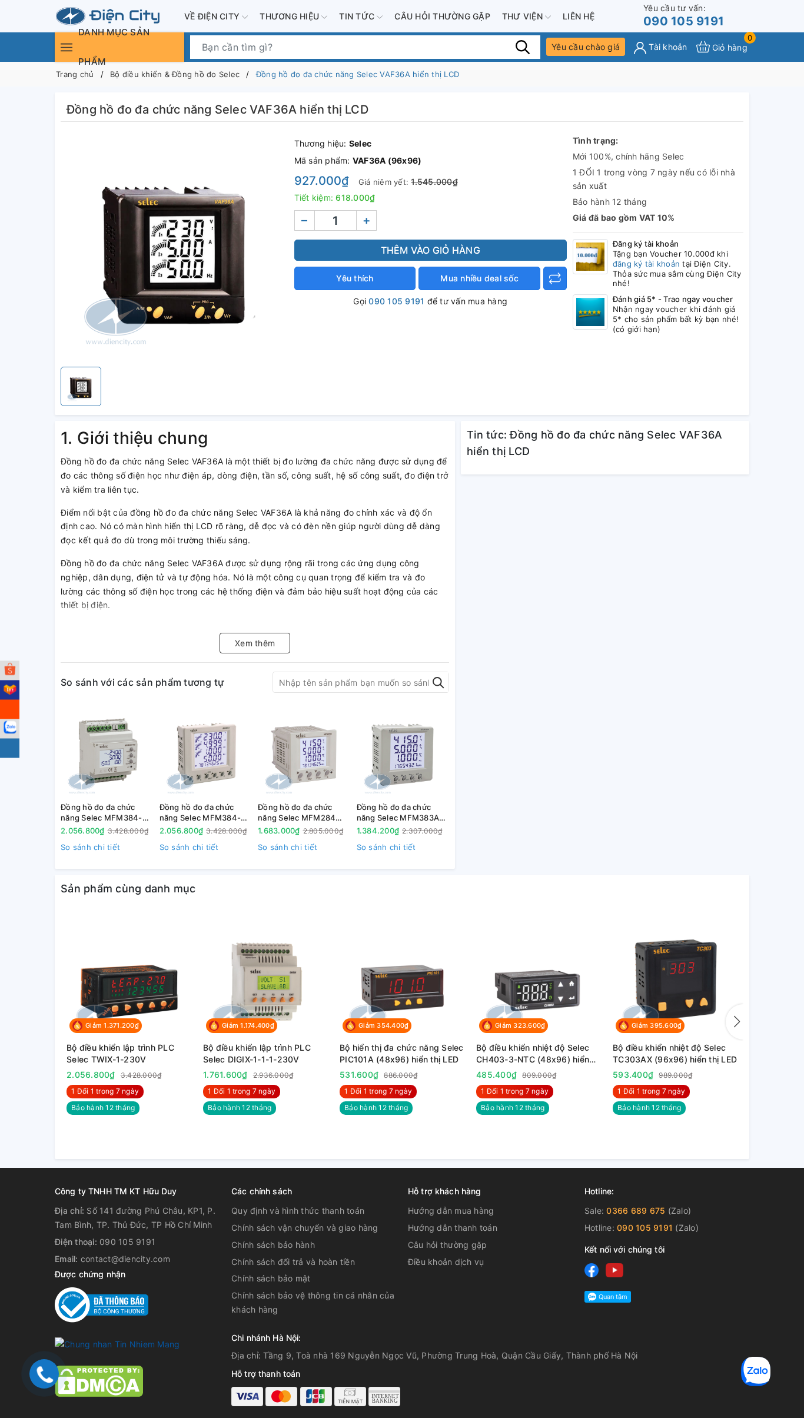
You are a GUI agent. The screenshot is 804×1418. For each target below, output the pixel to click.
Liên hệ (578, 16)
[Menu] (66, 47)
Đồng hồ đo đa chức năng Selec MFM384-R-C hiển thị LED (106, 812)
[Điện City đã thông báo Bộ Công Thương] (101, 1304)
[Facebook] (591, 1269)
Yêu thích (354, 278)
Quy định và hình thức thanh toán (297, 1211)
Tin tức (358, 16)
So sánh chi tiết (90, 847)
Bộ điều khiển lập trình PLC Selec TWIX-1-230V (120, 1053)
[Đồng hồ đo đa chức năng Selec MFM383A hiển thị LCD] (403, 752)
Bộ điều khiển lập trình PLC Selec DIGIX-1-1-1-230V (257, 1053)
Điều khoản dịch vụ (446, 1262)
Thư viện (523, 16)
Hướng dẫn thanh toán (452, 1228)
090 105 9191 (683, 15)
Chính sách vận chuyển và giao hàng (304, 1228)
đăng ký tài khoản (646, 263)
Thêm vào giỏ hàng (430, 250)
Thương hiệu (290, 16)
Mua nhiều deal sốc (479, 278)
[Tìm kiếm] (522, 46)
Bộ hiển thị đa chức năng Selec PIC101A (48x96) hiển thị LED (402, 1053)
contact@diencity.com (125, 1259)
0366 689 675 (635, 1211)
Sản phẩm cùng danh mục (128, 888)
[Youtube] (614, 1269)
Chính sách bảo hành (273, 1245)
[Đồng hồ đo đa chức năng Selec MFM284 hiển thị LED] (304, 752)
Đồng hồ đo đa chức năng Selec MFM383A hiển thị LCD (398, 812)
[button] (734, 1022)
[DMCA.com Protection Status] (99, 1380)
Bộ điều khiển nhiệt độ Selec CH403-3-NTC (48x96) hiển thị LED (532, 1053)
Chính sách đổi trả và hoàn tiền (293, 1262)
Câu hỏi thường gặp (442, 16)
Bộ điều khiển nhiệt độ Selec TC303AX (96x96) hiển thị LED (675, 1053)
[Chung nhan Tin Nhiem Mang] (117, 1344)
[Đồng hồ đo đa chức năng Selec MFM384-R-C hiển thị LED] (107, 752)
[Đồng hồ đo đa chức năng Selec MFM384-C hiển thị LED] (206, 752)
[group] (175, 247)
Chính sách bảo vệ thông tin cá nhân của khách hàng (312, 1302)
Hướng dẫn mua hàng (451, 1211)
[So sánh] (555, 278)
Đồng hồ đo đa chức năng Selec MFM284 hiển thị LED (296, 812)
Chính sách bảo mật (271, 1278)
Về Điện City (213, 16)
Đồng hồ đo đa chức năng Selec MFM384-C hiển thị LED (203, 812)
